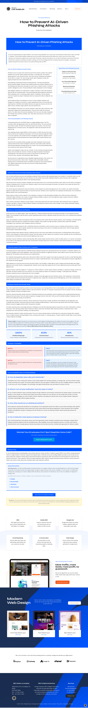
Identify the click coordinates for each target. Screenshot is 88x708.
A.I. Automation (71, 690)
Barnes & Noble (14, 481)
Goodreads (13, 484)
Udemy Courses (14, 486)
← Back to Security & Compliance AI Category (44, 494)
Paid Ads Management (71, 688)
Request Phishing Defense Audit (44, 439)
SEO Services (71, 686)
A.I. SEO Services (71, 692)
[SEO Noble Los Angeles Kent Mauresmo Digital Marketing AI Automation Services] (16, 660)
